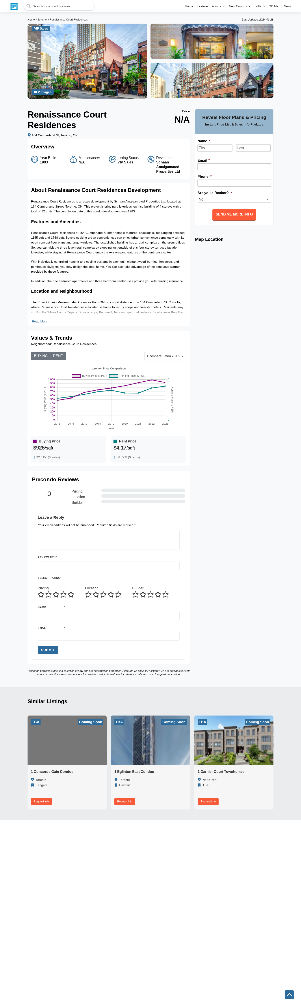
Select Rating (49, 577)
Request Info (41, 801)
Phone (204, 176)
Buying (41, 356)
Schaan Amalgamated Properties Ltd (168, 166)
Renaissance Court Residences (69, 19)
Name (42, 607)
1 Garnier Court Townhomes (221, 772)
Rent (58, 356)
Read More (40, 321)
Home (31, 19)
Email (42, 628)
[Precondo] (14, 6)
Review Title (47, 557)
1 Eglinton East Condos (134, 772)
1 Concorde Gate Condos (52, 772)
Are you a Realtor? (214, 193)
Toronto (42, 19)
